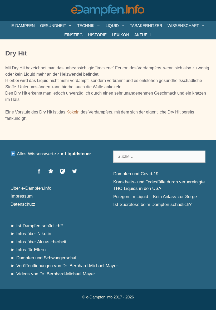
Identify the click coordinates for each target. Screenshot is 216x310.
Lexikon (120, 35)
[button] (38, 171)
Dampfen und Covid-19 (135, 173)
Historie (97, 35)
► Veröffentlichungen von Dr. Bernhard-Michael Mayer (64, 265)
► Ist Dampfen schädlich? (37, 225)
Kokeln (73, 112)
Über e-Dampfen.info (31, 188)
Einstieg (73, 35)
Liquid (112, 25)
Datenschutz (23, 204)
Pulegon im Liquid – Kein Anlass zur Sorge (155, 196)
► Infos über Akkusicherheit (38, 241)
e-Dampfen (23, 25)
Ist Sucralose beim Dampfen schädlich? (152, 204)
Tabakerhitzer (146, 25)
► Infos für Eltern (28, 249)
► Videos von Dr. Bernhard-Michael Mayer (53, 273)
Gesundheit (53, 25)
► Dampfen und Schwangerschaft (44, 257)
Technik (86, 25)
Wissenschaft (183, 25)
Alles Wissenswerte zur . (54, 153)
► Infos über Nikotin (31, 233)
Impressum (22, 196)
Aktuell (143, 35)
